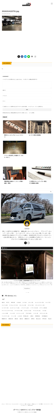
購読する (5, 248)
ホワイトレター (43, 313)
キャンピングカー (39, 302)
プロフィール (8, 404)
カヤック (30, 302)
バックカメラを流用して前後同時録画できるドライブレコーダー (27, 280)
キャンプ (48, 302)
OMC (13, 302)
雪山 (49, 318)
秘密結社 (27, 318)
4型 (3, 302)
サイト (4, 101)
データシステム (36, 310)
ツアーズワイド (18, 310)
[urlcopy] (35, 56)
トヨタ (44, 310)
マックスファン (5, 316)
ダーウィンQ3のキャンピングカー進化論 (27, 410)
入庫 (31, 316)
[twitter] (18, 56)
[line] (28, 56)
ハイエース (5, 313)
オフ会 (19, 302)
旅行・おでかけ (27, 404)
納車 (32, 318)
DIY (7, 302)
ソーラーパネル (34, 307)
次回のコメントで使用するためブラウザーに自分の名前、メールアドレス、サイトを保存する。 (23, 106)
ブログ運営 (40, 404)
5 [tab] (28, 292)
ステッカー (30, 305)
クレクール (4, 305)
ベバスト (35, 313)
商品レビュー (34, 404)
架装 (16, 318)
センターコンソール (14, 307)
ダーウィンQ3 (43, 307)
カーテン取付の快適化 (35, 135)
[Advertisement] (27, 42)
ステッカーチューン (39, 305)
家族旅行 (4, 318)
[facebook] (22, 56)
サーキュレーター (13, 305)
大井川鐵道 (44, 316)
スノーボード (5, 307)
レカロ (20, 316)
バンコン (12, 313)
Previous (2, 270)
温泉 (21, 318)
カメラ (24, 302)
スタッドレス (22, 305)
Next (52, 270)
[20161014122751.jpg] (25, 56)
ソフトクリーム (24, 307)
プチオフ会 (28, 313)
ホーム (3, 404)
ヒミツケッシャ (20, 313)
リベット (13, 316)
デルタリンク (27, 310)
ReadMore (27, 288)
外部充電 (37, 316)
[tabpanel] (27, 270)
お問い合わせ (30, 405)
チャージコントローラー (7, 310)
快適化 (10, 318)
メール (5, 95)
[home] (28, 243)
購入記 (38, 318)
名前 (4, 90)
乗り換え (26, 316)
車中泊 (44, 318)
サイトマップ (46, 404)
